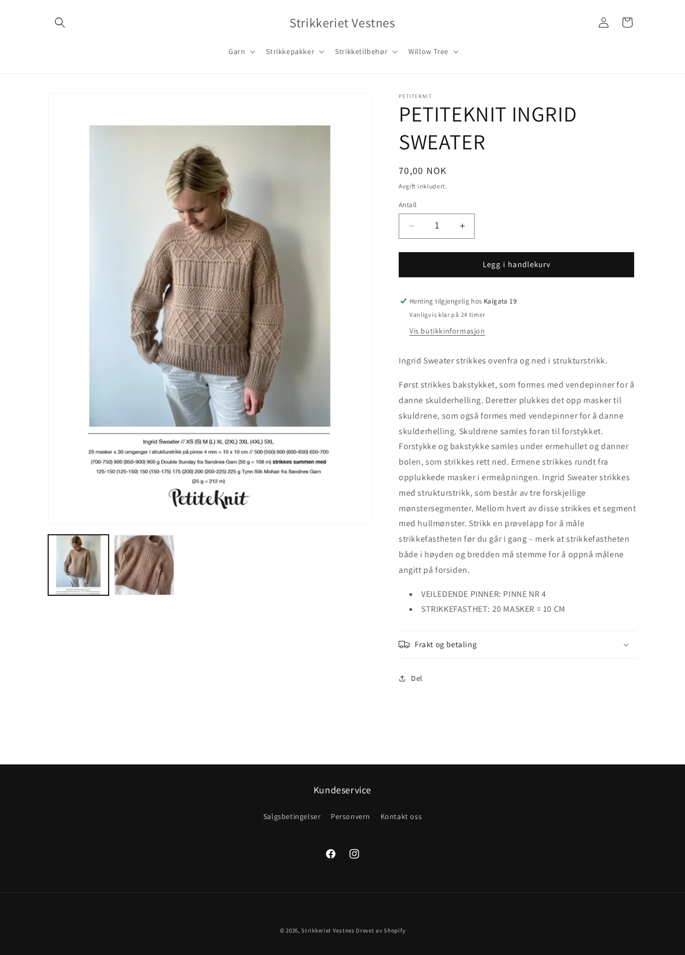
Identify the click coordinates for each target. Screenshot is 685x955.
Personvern (350, 816)
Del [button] (417, 678)
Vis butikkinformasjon (447, 331)
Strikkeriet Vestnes (327, 930)
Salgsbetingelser (292, 816)
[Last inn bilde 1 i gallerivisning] (78, 565)
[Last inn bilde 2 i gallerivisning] (144, 565)
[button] (60, 22)
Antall (407, 204)
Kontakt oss (401, 816)
